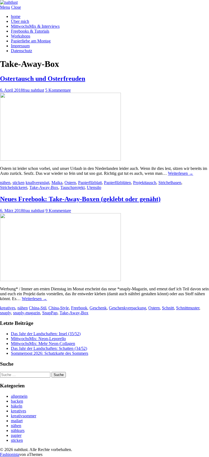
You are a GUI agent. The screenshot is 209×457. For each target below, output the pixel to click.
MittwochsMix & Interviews (35, 26)
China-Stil (37, 308)
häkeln (16, 406)
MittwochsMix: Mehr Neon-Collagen (43, 343)
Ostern (70, 182)
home (15, 16)
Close (16, 7)
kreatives (7, 308)
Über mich (20, 21)
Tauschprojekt (72, 187)
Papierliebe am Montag (31, 41)
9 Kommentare (58, 210)
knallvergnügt (37, 182)
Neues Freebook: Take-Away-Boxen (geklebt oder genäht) (80, 199)
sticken (18, 182)
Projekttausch (144, 182)
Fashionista (9, 454)
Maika (56, 182)
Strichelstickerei (13, 187)
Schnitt (168, 308)
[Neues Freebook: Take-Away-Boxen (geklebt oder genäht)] (60, 279)
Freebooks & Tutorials (30, 31)
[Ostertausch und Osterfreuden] (60, 159)
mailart (17, 420)
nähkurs (17, 430)
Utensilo (94, 187)
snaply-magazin (26, 312)
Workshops (20, 36)
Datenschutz (21, 50)
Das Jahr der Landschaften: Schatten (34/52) (49, 348)
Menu (5, 7)
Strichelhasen (169, 182)
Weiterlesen (180, 173)
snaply (5, 312)
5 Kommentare (58, 90)
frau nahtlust (33, 90)
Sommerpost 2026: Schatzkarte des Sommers (49, 353)
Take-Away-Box (43, 187)
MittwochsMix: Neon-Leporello (38, 338)
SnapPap (49, 312)
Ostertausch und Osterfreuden (42, 78)
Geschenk (98, 308)
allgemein (19, 396)
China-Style (58, 308)
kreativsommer (23, 416)
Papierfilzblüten (117, 182)
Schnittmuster (187, 308)
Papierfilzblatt (90, 182)
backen (17, 401)
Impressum (20, 45)
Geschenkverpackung (127, 308)
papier (16, 435)
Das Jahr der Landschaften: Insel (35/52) (46, 333)
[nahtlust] (9, 2)
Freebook (79, 308)
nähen (5, 182)
